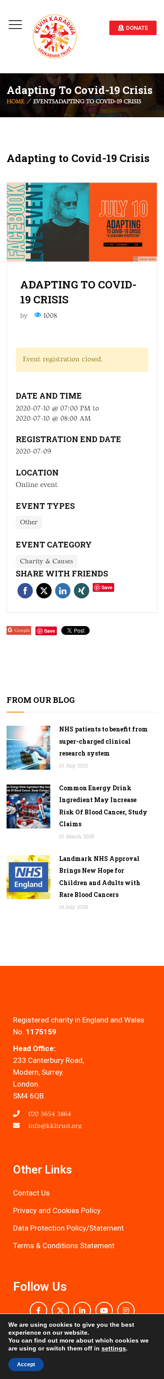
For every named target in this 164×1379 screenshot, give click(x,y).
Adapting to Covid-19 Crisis (78, 158)
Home (15, 101)
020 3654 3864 (48, 1114)
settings (113, 1348)
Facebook (25, 590)
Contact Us (31, 1192)
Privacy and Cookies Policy (57, 1210)
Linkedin (62, 590)
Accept (26, 1364)
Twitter (44, 590)
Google (22, 630)
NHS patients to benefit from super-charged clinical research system (103, 741)
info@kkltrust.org (54, 1126)
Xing (81, 590)
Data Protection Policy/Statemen (67, 1228)
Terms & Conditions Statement (64, 1245)
